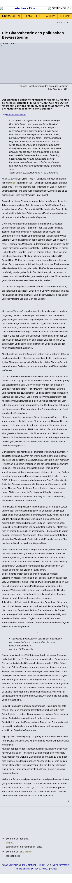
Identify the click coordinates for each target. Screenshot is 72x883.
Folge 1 (10, 843)
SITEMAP (65, 16)
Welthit (12, 183)
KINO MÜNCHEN (11, 16)
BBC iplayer (26, 851)
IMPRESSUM (22, 868)
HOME (53, 868)
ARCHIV (50, 16)
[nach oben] (68, 801)
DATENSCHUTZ (39, 868)
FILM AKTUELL (32, 16)
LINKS (54, 865)
